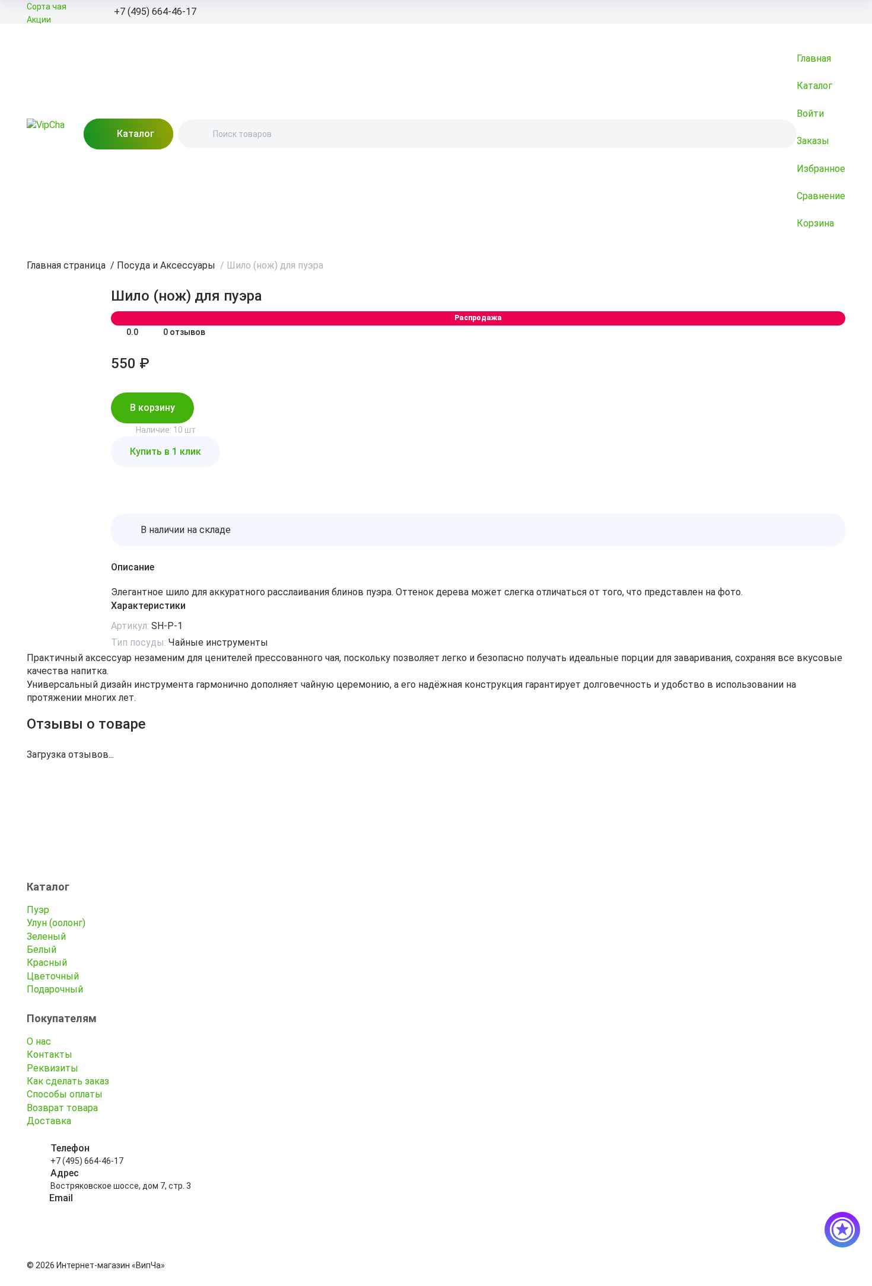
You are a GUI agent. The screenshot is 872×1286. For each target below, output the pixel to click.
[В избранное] (123, 479)
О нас (39, 1041)
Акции (39, 19)
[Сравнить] (149, 479)
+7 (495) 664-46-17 (86, 1161)
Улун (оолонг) (56, 922)
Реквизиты (52, 1068)
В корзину (152, 407)
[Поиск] (196, 134)
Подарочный (55, 989)
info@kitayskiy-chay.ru (92, 1210)
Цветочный (53, 976)
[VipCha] (46, 134)
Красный (47, 962)
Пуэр (38, 909)
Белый (41, 949)
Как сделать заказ (68, 1081)
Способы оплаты (65, 1094)
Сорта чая (46, 6)
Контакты (49, 1054)
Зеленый (46, 936)
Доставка (49, 1121)
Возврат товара (62, 1107)
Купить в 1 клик (165, 451)
